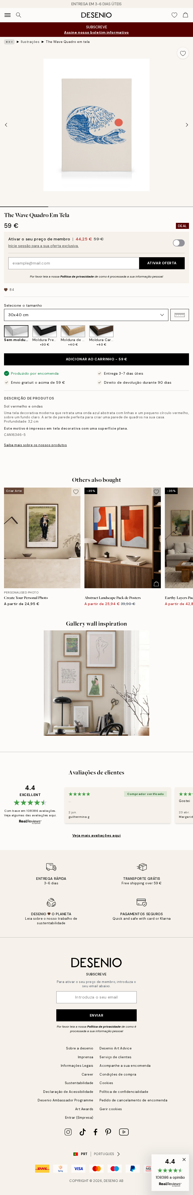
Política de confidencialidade (124, 1092)
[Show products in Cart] (185, 15)
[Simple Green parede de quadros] (96, 683)
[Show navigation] (7, 15)
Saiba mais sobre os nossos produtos (35, 445)
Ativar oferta (162, 263)
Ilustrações (30, 42)
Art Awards (84, 1109)
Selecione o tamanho (23, 305)
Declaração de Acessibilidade (68, 1092)
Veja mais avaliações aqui (96, 835)
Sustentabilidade (79, 1083)
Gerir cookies (111, 1109)
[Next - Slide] (187, 125)
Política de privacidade (77, 277)
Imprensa (85, 1057)
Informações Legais (77, 1066)
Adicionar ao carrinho (96, 359)
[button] (179, 315)
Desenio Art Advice (116, 1048)
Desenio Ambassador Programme (65, 1100)
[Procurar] (18, 15)
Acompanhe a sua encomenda (125, 1066)
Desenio (111, 1181)
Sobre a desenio (79, 1048)
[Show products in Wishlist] (174, 15)
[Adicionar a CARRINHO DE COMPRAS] (156, 583)
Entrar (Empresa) (79, 1117)
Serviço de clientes (116, 1057)
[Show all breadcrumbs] (9, 41)
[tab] (24, 205)
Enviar (96, 1015)
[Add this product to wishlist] (183, 53)
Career (87, 1074)
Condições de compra (118, 1074)
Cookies (106, 1083)
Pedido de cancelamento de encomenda (133, 1100)
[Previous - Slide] (6, 125)
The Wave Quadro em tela (68, 42)
